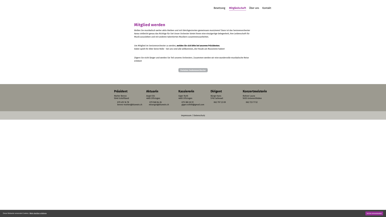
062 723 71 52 (251, 102)
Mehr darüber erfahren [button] (38, 213)
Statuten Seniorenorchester (193, 70)
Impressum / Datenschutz (193, 115)
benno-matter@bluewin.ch (129, 104)
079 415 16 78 (122, 102)
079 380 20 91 (187, 102)
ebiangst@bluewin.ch (158, 104)
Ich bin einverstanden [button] (374, 213)
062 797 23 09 (219, 102)
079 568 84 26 (155, 102)
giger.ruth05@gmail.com (192, 104)
